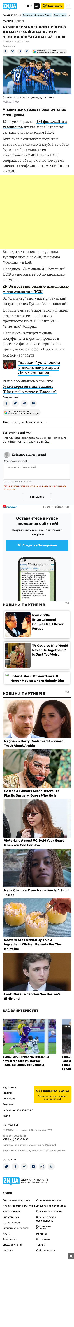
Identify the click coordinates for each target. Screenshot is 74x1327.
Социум (41, 1228)
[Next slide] (68, 15)
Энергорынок (11, 1217)
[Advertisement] (37, 212)
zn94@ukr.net (48, 1145)
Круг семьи (43, 1239)
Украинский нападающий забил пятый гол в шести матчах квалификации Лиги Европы (26, 1061)
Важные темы (12, 15)
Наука (6, 1233)
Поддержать (54, 6)
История (41, 1233)
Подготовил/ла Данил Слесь (23, 422)
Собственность (45, 1250)
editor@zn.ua (57, 1150)
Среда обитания (12, 1244)
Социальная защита (48, 1200)
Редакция (9, 1098)
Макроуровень (11, 1211)
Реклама (8, 1104)
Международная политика (19, 1205)
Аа (36, 6)
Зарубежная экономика (51, 1205)
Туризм (40, 1244)
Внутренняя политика (16, 1200)
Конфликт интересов (49, 1211)
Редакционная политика (18, 1110)
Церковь (8, 1250)
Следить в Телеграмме (39, 545)
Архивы (7, 1092)
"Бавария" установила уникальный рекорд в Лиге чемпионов (39, 367)
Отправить (37, 497)
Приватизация (12, 1222)
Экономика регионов (16, 1228)
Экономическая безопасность (46, 1218)
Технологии (10, 1239)
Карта (6, 1115)
